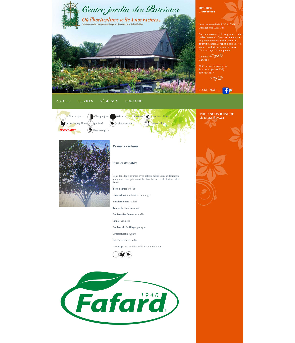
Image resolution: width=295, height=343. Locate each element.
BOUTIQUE (133, 101)
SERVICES (85, 101)
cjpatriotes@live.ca (212, 117)
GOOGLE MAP (207, 89)
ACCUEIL (63, 101)
